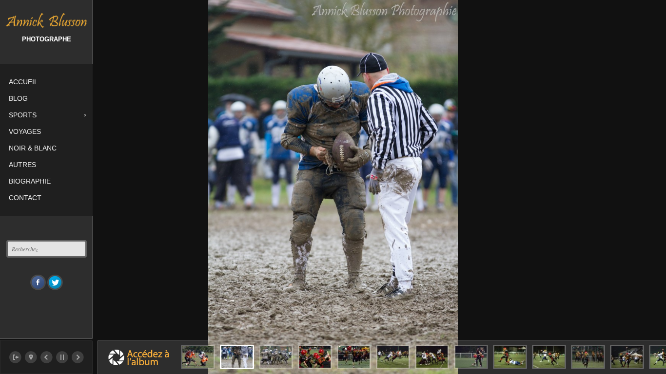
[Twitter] (55, 282)
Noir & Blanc (33, 148)
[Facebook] (38, 282)
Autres (22, 164)
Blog (18, 98)
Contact (25, 198)
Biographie (30, 181)
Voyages (25, 131)
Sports (23, 115)
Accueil (23, 82)
